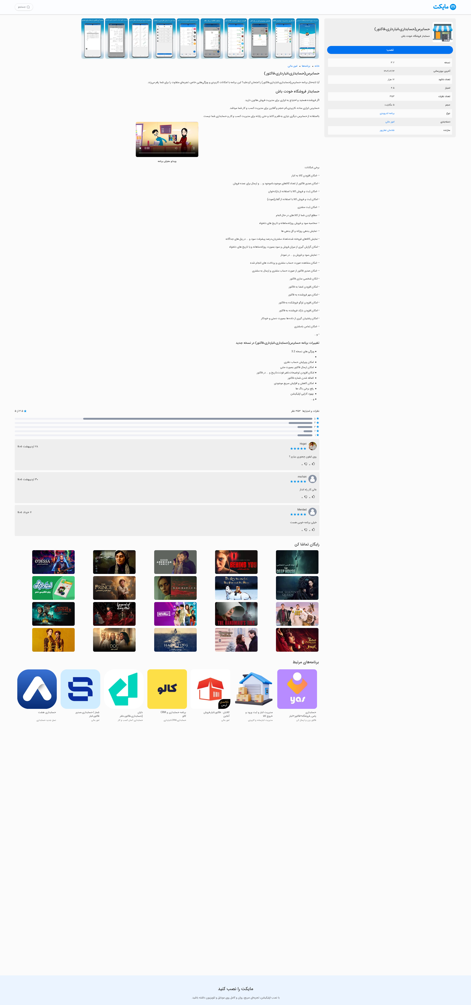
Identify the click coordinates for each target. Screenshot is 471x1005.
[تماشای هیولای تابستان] (53, 615)
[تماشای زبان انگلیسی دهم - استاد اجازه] (53, 589)
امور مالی (389, 122)
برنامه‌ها (306, 66)
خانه (317, 66)
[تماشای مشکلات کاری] (236, 641)
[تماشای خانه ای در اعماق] (297, 563)
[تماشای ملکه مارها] (297, 589)
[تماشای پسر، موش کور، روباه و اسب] (236, 589)
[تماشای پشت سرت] (236, 563)
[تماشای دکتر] (114, 641)
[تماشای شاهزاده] (114, 589)
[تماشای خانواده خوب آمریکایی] (175, 563)
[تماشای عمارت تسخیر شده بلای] (175, 641)
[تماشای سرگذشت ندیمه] (236, 615)
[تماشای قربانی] (175, 589)
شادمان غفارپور (387, 130)
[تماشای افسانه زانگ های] (114, 615)
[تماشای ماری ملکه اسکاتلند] (53, 641)
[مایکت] (444, 10)
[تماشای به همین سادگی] (114, 563)
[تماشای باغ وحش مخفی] (297, 615)
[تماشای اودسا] (53, 563)
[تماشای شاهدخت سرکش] (297, 641)
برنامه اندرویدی (387, 113)
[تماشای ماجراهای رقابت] (175, 615)
